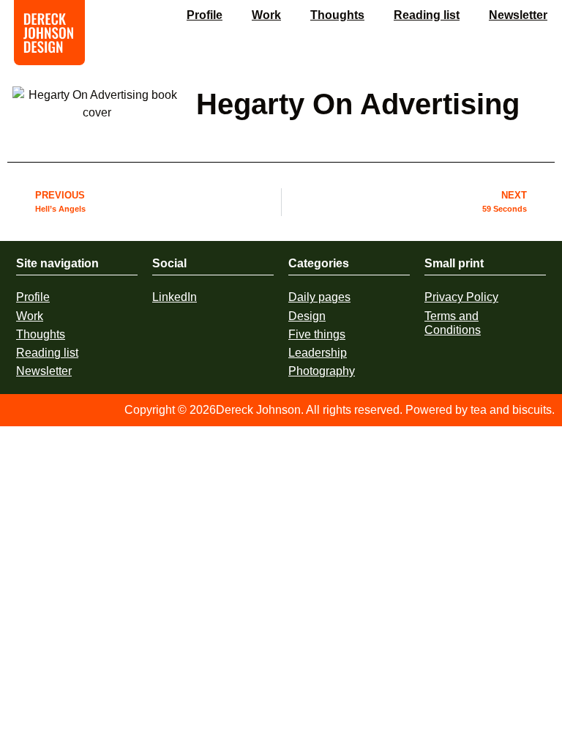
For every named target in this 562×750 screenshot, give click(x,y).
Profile (204, 15)
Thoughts (337, 15)
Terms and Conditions (452, 323)
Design (307, 316)
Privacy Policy (461, 297)
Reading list (427, 15)
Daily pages (319, 297)
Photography (321, 371)
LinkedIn (174, 297)
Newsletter (518, 15)
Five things (316, 334)
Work (266, 15)
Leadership (317, 352)
